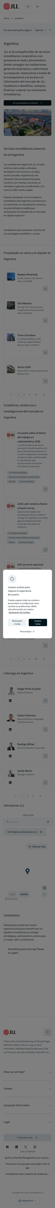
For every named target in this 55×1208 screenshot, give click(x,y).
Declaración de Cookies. (19, 612)
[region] (27, 604)
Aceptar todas (37, 622)
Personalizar (27, 631)
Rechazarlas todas (17, 622)
